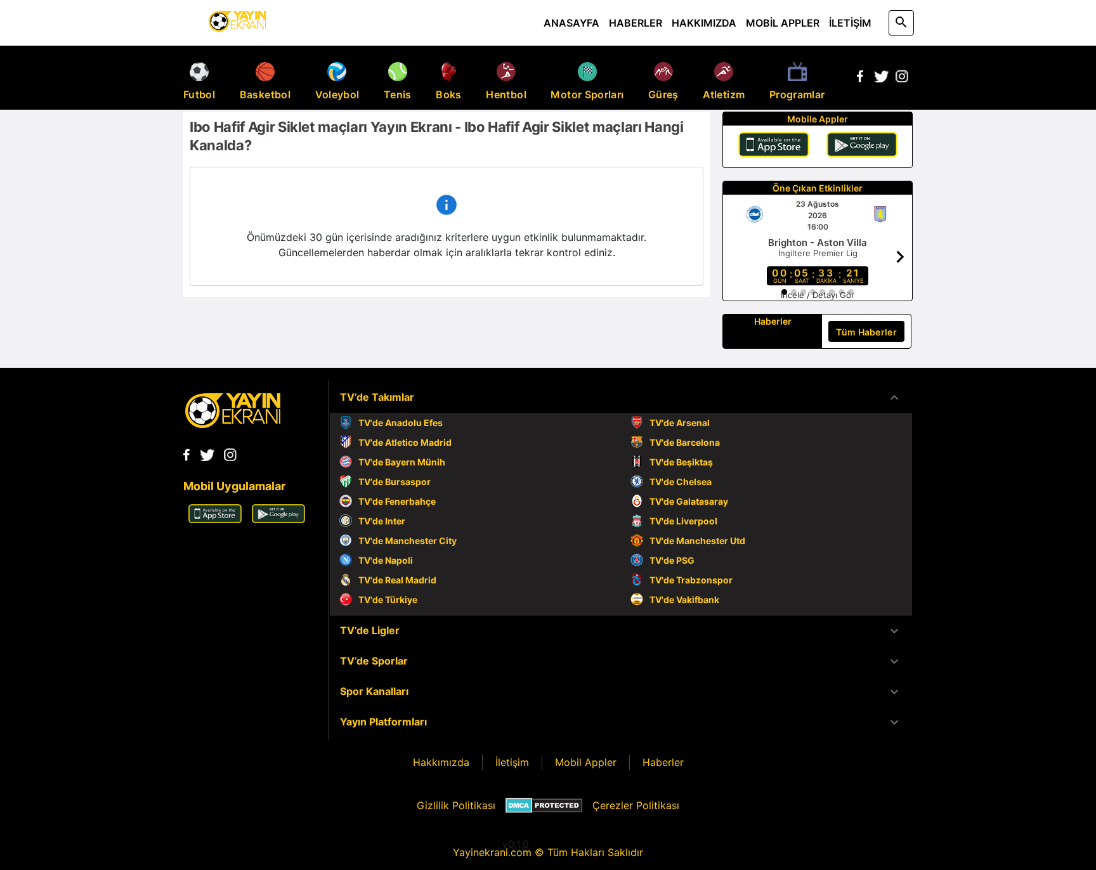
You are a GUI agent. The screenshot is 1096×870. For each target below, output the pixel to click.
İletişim (512, 762)
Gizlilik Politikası (456, 805)
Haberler (663, 762)
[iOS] (774, 146)
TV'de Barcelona (684, 442)
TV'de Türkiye (387, 599)
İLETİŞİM (850, 22)
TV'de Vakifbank (684, 599)
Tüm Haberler (866, 332)
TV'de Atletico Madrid (405, 442)
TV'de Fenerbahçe (397, 501)
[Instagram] (902, 78)
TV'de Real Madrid (397, 580)
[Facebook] (860, 78)
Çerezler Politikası (635, 805)
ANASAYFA (571, 22)
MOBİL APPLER (782, 22)
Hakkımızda (441, 762)
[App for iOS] (215, 519)
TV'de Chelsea (680, 481)
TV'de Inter (381, 521)
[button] (621, 397)
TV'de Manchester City (407, 540)
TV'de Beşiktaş (681, 462)
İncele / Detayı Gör (817, 295)
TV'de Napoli (385, 560)
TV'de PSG (672, 560)
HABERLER (635, 22)
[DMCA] (543, 805)
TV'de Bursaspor (394, 481)
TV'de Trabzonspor (691, 580)
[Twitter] (881, 78)
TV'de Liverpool (683, 521)
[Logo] (232, 424)
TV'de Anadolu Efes (400, 422)
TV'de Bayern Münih (401, 462)
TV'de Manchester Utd (697, 540)
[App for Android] (278, 519)
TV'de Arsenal (679, 422)
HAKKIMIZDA (704, 22)
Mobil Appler (585, 762)
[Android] (862, 146)
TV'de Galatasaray (688, 501)
